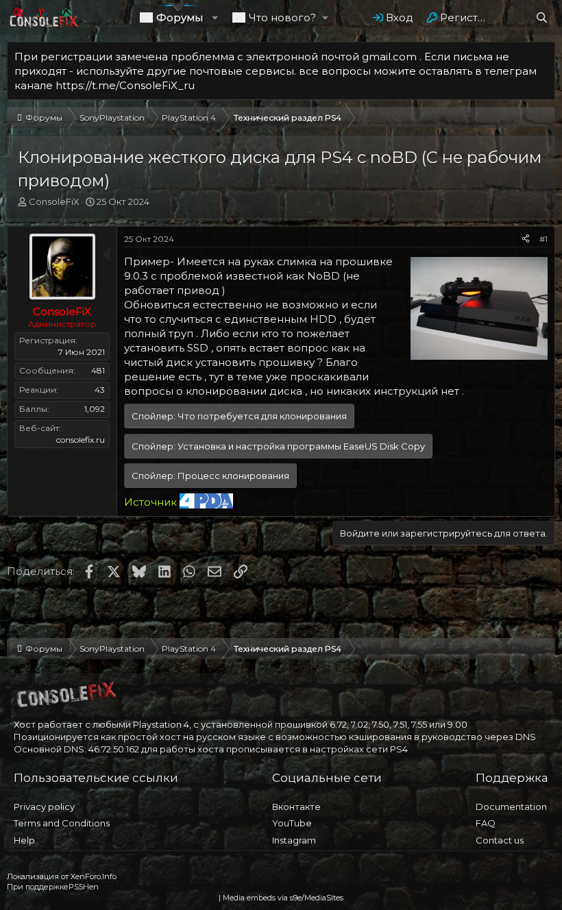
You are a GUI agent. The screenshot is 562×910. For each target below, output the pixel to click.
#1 (543, 239)
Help (24, 840)
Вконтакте (296, 806)
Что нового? (282, 17)
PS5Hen (84, 886)
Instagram (294, 840)
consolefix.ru (80, 439)
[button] (214, 17)
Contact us (500, 840)
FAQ (486, 822)
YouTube (292, 822)
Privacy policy (44, 806)
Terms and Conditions (62, 822)
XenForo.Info (94, 876)
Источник (150, 501)
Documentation (511, 806)
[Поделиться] (526, 239)
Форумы (179, 17)
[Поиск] (541, 17)
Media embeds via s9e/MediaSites (283, 897)
